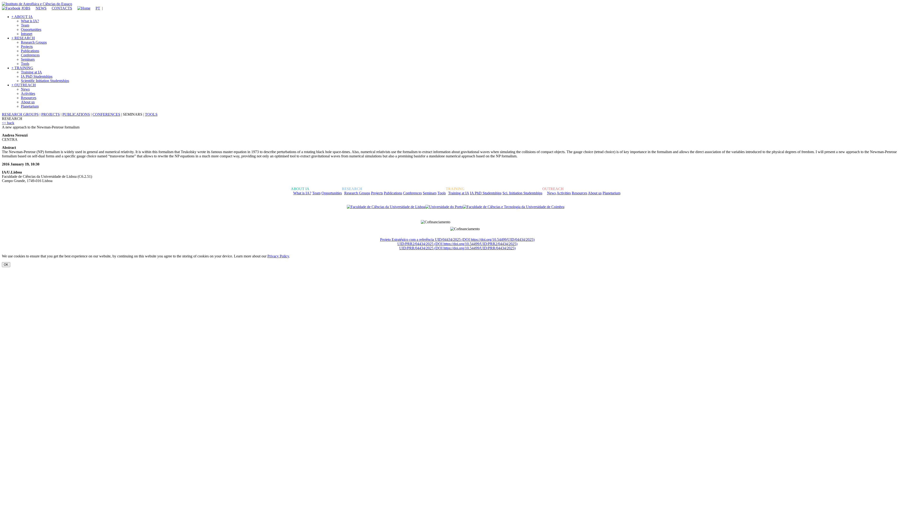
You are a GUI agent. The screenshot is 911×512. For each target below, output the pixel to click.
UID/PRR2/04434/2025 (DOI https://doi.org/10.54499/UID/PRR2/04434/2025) (457, 244)
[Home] (81, 8)
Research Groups (34, 42)
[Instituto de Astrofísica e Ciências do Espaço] (37, 4)
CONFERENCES (106, 114)
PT (98, 8)
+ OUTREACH (23, 85)
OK (6, 264)
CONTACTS (62, 8)
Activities (28, 93)
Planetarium (30, 106)
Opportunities (31, 29)
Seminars (28, 59)
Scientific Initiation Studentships (45, 81)
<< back (8, 123)
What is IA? (30, 21)
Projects (27, 47)
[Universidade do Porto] (444, 207)
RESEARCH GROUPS (20, 114)
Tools (25, 64)
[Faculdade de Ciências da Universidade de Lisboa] (386, 207)
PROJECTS (50, 114)
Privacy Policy (278, 256)
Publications (30, 51)
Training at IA (31, 72)
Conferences (30, 55)
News (25, 89)
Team (25, 25)
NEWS (41, 8)
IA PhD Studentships (36, 76)
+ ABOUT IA (22, 17)
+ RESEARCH (23, 38)
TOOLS (151, 114)
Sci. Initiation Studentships (522, 193)
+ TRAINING (22, 68)
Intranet (26, 34)
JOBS (25, 8)
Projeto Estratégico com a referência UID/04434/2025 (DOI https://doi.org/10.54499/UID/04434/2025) (457, 240)
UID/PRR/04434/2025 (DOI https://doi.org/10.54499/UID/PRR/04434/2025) (457, 248)
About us (28, 102)
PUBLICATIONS (76, 114)
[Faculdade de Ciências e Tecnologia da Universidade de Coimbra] (513, 207)
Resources (28, 98)
